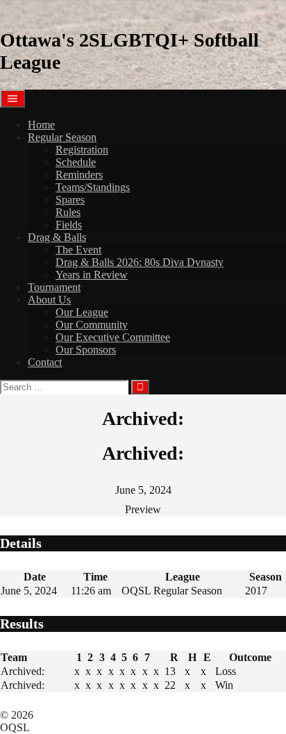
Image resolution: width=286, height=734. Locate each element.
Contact (45, 362)
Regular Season (62, 137)
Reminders (79, 175)
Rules (68, 212)
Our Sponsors (86, 350)
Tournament (54, 287)
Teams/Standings (93, 187)
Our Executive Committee (113, 337)
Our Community (92, 325)
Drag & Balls (57, 237)
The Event (78, 250)
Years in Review (92, 275)
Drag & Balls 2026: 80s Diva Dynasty (140, 262)
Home (41, 125)
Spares (70, 200)
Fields (69, 225)
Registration (82, 150)
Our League (82, 312)
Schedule (76, 162)
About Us (49, 300)
